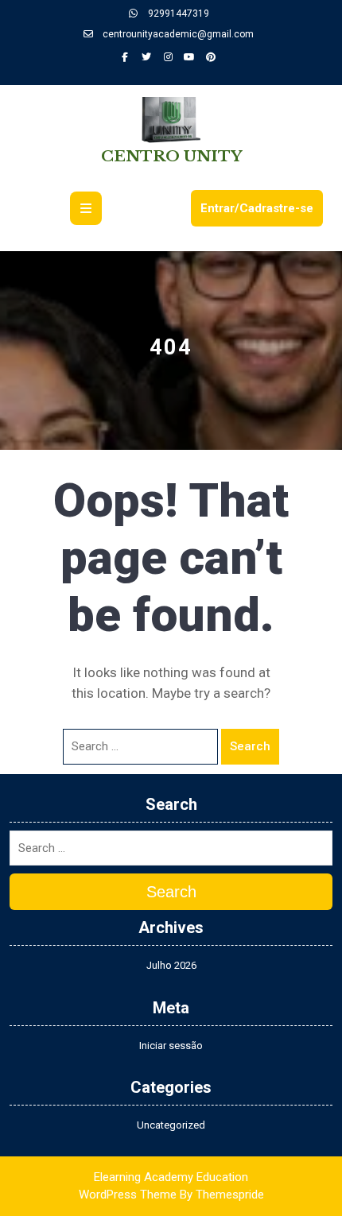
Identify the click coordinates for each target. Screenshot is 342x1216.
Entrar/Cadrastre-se (256, 208)
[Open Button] (86, 208)
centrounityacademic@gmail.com (177, 34)
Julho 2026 (171, 965)
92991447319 (177, 13)
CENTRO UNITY (171, 156)
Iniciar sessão (171, 1045)
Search (250, 746)
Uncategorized (171, 1125)
